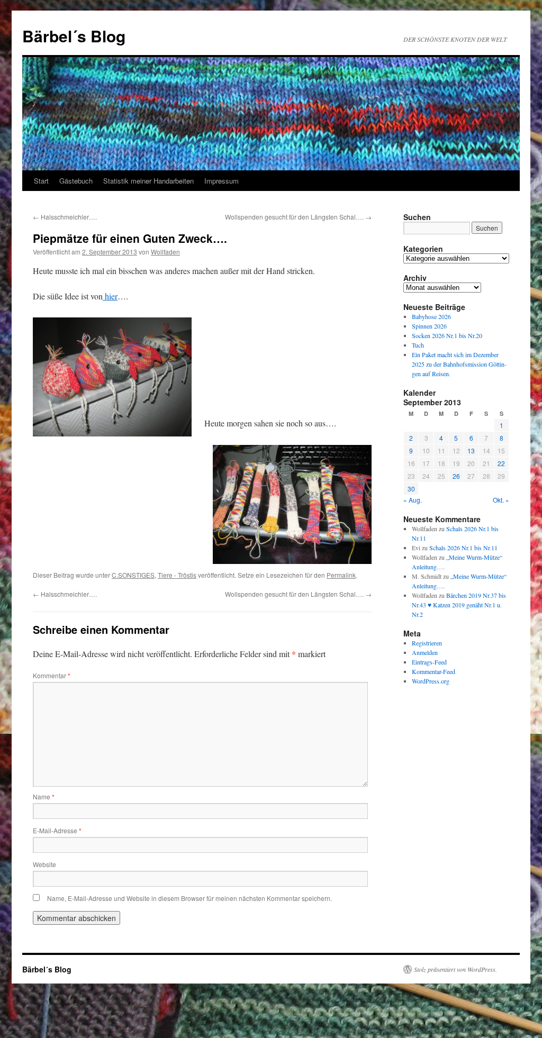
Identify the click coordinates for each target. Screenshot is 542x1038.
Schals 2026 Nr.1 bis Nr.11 (463, 547)
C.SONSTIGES (133, 574)
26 (456, 475)
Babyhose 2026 (431, 316)
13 (471, 450)
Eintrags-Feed (429, 662)
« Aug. (412, 499)
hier (110, 296)
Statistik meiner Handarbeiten (148, 181)
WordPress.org (430, 681)
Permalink (341, 574)
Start (41, 181)
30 (411, 488)
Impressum (221, 181)
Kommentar (51, 675)
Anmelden (425, 652)
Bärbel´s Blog (73, 35)
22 (501, 463)
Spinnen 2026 (429, 326)
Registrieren (427, 643)
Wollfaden (165, 251)
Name (44, 796)
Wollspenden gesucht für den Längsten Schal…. (298, 216)
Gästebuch (76, 181)
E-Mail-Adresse (57, 830)
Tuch (418, 345)
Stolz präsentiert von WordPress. (455, 969)
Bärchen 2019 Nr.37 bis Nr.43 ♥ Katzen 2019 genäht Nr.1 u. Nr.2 (459, 604)
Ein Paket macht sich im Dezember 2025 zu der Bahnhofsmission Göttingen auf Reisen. (459, 364)
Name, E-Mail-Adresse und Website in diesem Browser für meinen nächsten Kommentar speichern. (189, 898)
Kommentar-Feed (433, 671)
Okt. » (501, 499)
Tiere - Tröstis (177, 574)
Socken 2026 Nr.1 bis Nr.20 (447, 335)
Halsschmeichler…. (65, 216)
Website (44, 864)
